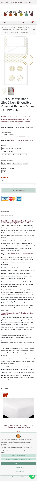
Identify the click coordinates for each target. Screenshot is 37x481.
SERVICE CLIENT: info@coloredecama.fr (16, 2)
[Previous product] (33, 30)
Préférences (18, 471)
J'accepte (18, 463)
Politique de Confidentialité (18, 455)
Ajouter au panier (20, 190)
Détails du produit (7, 215)
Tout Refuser (18, 467)
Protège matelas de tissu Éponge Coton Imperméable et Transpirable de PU (18, 426)
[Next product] (34, 30)
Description (5, 212)
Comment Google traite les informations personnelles (18, 459)
